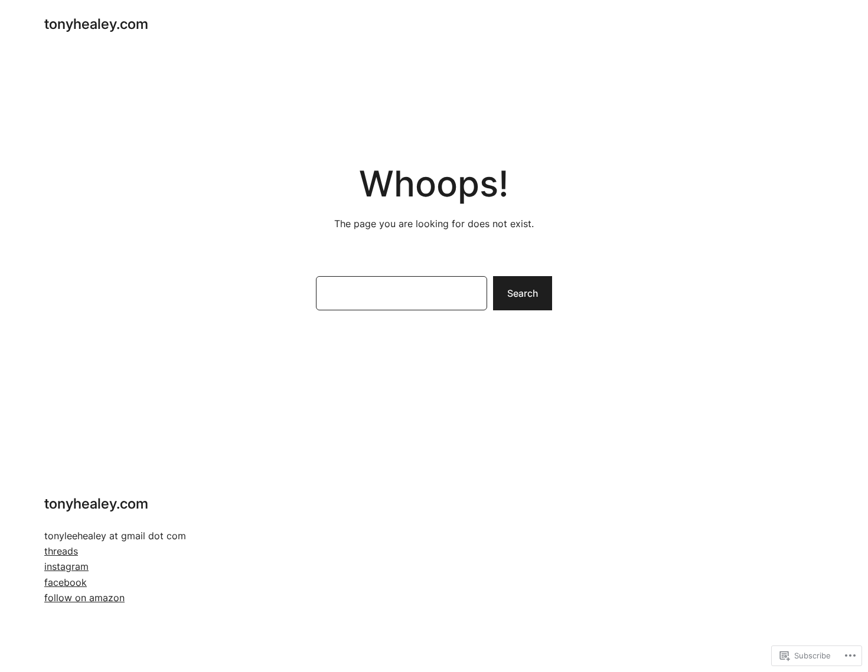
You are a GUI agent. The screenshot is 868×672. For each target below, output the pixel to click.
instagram (66, 566)
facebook (65, 582)
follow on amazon (84, 598)
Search (522, 293)
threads (61, 551)
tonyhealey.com (96, 23)
